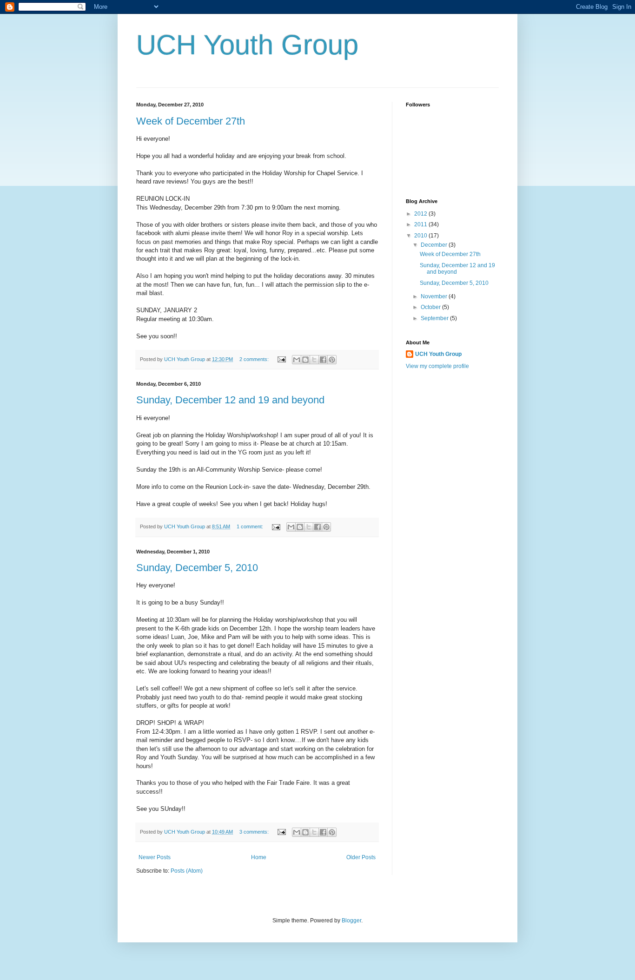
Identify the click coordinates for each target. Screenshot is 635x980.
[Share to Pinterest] (332, 359)
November (435, 296)
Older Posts (361, 857)
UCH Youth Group (247, 44)
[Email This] (296, 359)
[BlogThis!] (305, 359)
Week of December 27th (190, 121)
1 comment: (251, 526)
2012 (421, 213)
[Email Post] (281, 359)
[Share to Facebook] (323, 359)
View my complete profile (437, 366)
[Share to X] (314, 359)
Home (258, 857)
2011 (421, 224)
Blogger (351, 920)
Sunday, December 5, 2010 (197, 567)
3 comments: (254, 832)
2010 (421, 235)
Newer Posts (155, 857)
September (435, 318)
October (431, 307)
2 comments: (254, 359)
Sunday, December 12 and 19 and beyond (230, 400)
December (435, 245)
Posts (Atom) (187, 871)
